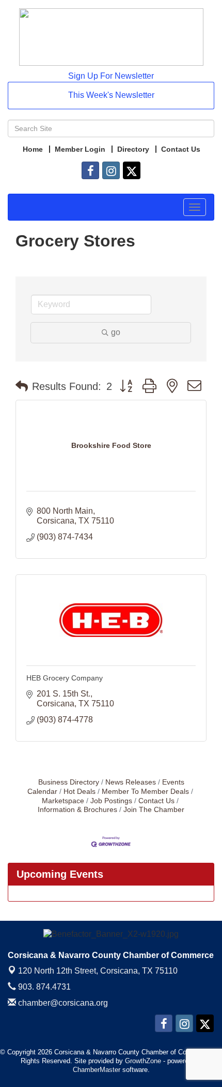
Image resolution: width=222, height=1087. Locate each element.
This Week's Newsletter (111, 95)
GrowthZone (143, 1061)
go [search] (115, 332)
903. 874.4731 (43, 986)
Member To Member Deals (145, 791)
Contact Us (156, 801)
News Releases (130, 782)
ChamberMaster (96, 1070)
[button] (21, 386)
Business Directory (68, 782)
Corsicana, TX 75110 (98, 970)
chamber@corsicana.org (62, 1002)
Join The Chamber (153, 810)
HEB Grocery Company (64, 678)
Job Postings (111, 801)
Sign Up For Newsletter (111, 75)
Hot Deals (80, 791)
